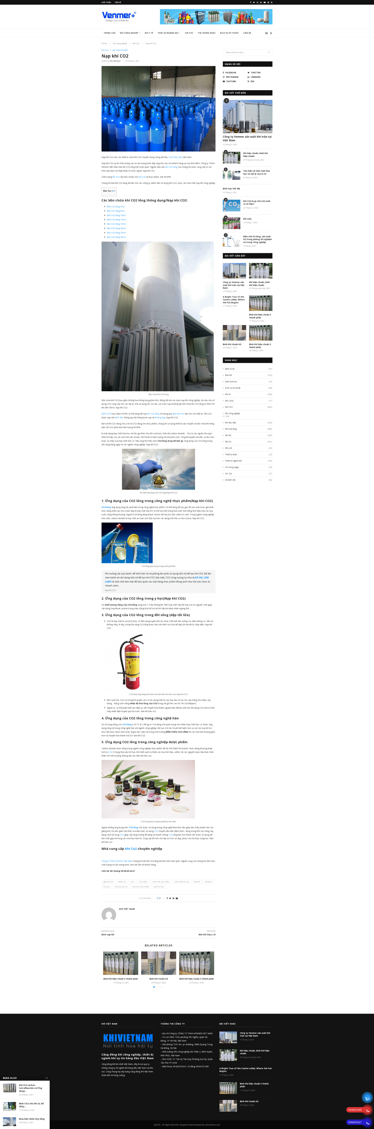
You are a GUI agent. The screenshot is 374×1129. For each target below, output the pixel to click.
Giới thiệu (106, 2)
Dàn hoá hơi (248, 381)
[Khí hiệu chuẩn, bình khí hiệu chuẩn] (231, 157)
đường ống (160, 417)
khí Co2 (131, 848)
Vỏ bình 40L (248, 479)
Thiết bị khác (248, 454)
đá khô (197, 882)
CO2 (110, 752)
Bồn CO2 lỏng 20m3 (116, 228)
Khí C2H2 (248, 400)
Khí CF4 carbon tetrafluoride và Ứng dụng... (30, 1088)
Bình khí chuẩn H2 (158, 978)
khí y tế (141, 176)
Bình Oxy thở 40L (231, 188)
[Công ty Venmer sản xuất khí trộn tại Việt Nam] (247, 116)
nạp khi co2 (159, 887)
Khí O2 (248, 441)
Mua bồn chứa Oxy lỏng (32, 1118)
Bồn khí (248, 375)
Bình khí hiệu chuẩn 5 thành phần (120, 978)
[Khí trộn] (231, 223)
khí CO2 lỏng (171, 167)
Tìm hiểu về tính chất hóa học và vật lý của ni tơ (256, 172)
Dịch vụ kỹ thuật (229, 33)
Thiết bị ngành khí (168, 33)
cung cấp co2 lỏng (160, 882)
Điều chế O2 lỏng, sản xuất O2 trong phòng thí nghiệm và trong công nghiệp (257, 239)
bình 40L (119, 417)
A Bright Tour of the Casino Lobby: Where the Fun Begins (234, 299)
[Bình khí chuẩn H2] (158, 963)
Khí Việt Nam (115, 61)
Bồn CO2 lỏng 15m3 (116, 223)
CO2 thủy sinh (175, 157)
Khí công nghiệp (129, 33)
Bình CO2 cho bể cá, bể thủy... (31, 1105)
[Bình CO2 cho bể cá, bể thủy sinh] (9, 1106)
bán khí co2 (108, 882)
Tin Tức (189, 33)
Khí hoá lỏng (248, 428)
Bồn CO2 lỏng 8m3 (116, 210)
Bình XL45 (106, 413)
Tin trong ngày (207, 33)
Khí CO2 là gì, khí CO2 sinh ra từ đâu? (256, 202)
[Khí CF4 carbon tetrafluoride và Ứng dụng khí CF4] (9, 1088)
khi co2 (106, 887)
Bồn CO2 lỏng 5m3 (116, 206)
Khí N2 (248, 435)
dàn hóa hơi (178, 413)
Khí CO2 (136, 43)
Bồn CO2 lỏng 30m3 (116, 237)
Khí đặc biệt (248, 422)
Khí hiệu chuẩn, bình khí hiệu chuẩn (255, 154)
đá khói (208, 882)
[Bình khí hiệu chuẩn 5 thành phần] (120, 963)
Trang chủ (110, 33)
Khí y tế (149, 33)
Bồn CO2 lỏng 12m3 (116, 219)
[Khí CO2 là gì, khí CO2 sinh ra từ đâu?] (231, 205)
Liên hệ (118, 2)
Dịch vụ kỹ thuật (248, 387)
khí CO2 (116, 176)
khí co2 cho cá (121, 887)
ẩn (113, 191)
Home (104, 43)
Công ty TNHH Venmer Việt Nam (117, 861)
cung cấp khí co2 (181, 882)
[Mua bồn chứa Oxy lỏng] (9, 1121)
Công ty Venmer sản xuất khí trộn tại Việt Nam (247, 138)
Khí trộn (247, 218)
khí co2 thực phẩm (140, 887)
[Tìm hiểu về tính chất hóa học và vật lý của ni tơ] (231, 175)
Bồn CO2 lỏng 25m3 (116, 232)
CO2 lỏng (106, 507)
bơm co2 (122, 882)
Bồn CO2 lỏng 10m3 (116, 215)
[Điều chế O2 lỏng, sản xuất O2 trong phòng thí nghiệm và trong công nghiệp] (231, 241)
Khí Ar (248, 394)
